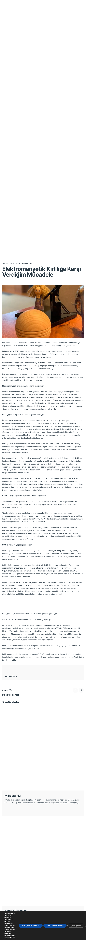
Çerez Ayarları (76, 926)
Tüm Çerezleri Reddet (55, 926)
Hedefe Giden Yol (15, 910)
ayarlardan (11, 936)
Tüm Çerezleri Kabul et (30, 926)
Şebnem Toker (8, 263)
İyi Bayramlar (13, 795)
